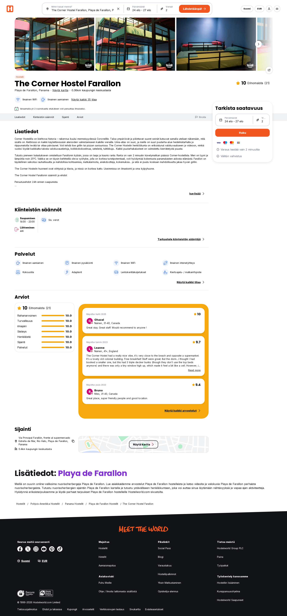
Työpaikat (222, 565)
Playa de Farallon (26, 90)
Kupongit (72, 609)
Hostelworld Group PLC (230, 548)
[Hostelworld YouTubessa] (44, 549)
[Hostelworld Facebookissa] (20, 549)
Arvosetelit (88, 609)
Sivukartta (135, 609)
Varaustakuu (165, 565)
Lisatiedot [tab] (20, 117)
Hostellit (103, 548)
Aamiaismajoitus (107, 565)
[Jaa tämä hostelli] (269, 70)
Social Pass (164, 548)
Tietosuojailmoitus (27, 609)
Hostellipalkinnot (167, 574)
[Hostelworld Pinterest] (51, 549)
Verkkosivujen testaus (112, 609)
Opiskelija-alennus (168, 591)
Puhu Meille (105, 582)
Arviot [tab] (80, 117)
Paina (220, 556)
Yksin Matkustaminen (169, 582)
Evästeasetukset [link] (154, 609)
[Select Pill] (269, 8)
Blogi (161, 556)
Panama (44, 90)
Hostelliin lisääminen (228, 582)
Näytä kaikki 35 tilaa (84, 99)
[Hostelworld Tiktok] (59, 549)
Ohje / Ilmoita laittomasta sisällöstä (118, 591)
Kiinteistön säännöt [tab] (43, 117)
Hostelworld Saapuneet (230, 600)
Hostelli (20, 77)
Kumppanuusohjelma (228, 591)
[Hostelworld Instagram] (36, 549)
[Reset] (118, 9)
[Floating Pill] (258, 44)
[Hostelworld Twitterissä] (28, 549)
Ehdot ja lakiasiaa (52, 609)
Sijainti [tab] (65, 117)
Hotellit (102, 556)
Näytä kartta (60, 90)
